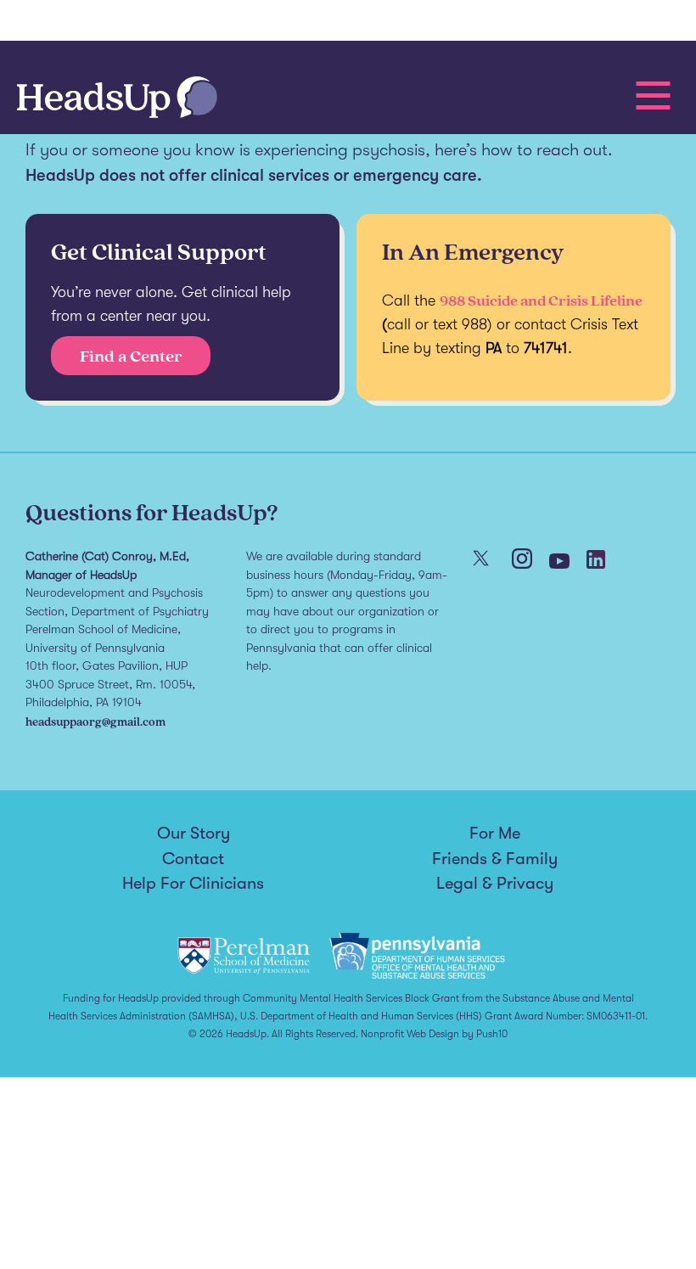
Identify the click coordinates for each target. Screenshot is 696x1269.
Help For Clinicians (193, 883)
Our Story (193, 833)
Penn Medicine (110, 23)
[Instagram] (522, 560)
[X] (481, 559)
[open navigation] (653, 95)
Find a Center (131, 355)
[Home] (117, 98)
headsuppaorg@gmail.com (95, 721)
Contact (193, 859)
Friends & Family (495, 859)
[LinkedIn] (596, 561)
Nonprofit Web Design (410, 1034)
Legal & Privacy (494, 883)
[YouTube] (559, 562)
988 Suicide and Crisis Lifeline (541, 300)
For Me (494, 833)
